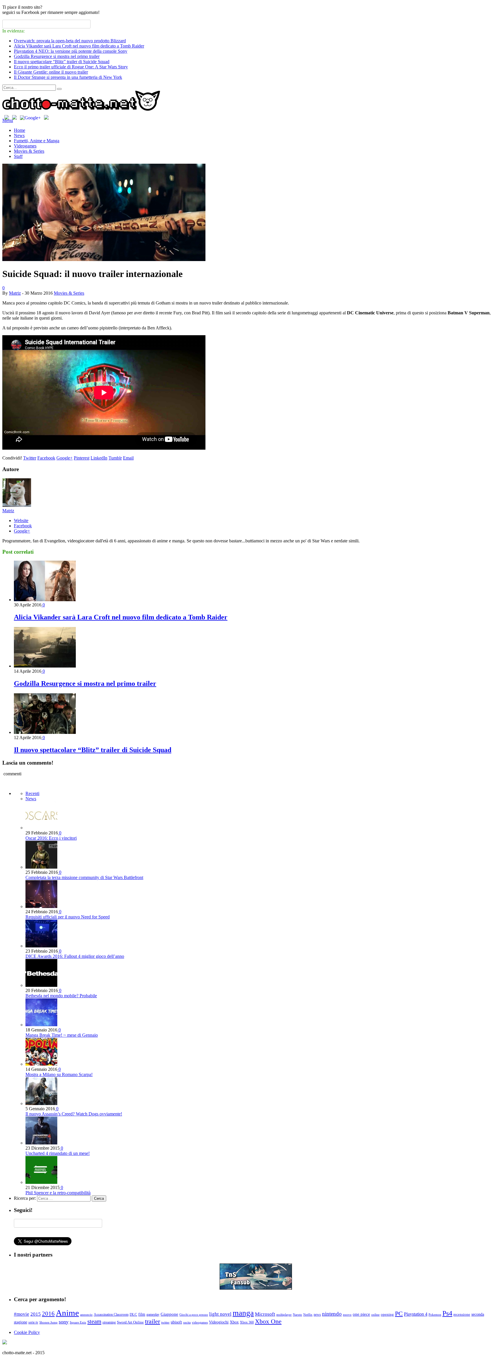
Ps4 (447, 1313)
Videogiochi (219, 1322)
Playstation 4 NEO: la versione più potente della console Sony (70, 51)
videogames (200, 1322)
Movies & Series (29, 151)
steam (94, 1321)
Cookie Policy (27, 1332)
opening (387, 1314)
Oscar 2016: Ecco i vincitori (51, 838)
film (141, 1314)
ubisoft (176, 1322)
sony (64, 1322)
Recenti (32, 793)
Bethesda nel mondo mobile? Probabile (61, 995)
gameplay (152, 1314)
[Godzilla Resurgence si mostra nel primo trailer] (45, 665)
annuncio (86, 1314)
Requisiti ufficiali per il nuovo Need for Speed (67, 916)
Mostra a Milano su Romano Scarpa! (59, 1074)
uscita (187, 1322)
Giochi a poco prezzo (193, 1314)
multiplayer (284, 1314)
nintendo (332, 1314)
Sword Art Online (130, 1322)
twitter (165, 1322)
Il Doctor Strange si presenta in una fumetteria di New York (68, 77)
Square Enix (78, 1322)
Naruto (297, 1314)
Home (19, 130)
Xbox (234, 1322)
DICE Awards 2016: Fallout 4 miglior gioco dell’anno (74, 956)
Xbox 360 (247, 1322)
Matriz (15, 293)
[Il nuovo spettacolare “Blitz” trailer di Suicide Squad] (45, 732)
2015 (35, 1314)
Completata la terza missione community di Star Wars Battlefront (84, 877)
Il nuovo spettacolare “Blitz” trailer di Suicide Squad (61, 61)
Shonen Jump (48, 1322)
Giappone (169, 1314)
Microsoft (265, 1314)
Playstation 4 (415, 1314)
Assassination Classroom (111, 1314)
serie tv (33, 1322)
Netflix (307, 1314)
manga (243, 1313)
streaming (109, 1322)
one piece (361, 1314)
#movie (21, 1314)
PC (399, 1313)
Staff (18, 156)
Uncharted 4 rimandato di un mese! (57, 1153)
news (317, 1314)
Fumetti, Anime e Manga (36, 140)
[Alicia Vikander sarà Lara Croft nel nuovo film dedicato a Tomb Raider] (45, 599)
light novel (220, 1314)
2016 (48, 1313)
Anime (67, 1312)
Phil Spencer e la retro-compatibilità (58, 1192)
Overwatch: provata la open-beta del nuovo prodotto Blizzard (70, 40)
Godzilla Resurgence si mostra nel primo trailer (57, 56)
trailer (152, 1321)
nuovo (347, 1314)
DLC (133, 1314)
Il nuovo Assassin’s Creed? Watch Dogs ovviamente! (73, 1113)
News (19, 135)
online (375, 1314)
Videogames (25, 145)
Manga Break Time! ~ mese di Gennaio (61, 1035)
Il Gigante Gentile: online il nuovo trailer (51, 72)
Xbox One (268, 1321)
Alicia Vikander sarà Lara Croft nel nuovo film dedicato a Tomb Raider (79, 45)
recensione (461, 1314)
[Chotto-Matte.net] (81, 109)
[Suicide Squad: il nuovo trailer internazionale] (103, 259)
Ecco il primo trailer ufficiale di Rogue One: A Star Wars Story (71, 66)
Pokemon (435, 1314)
